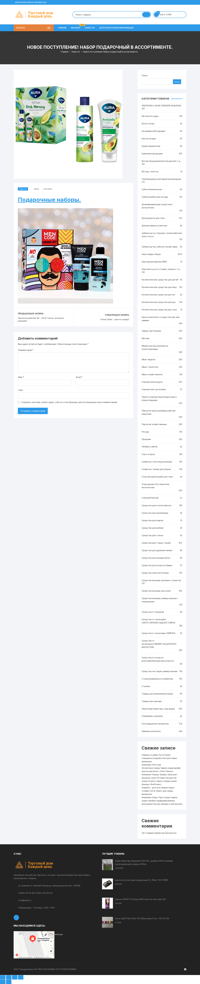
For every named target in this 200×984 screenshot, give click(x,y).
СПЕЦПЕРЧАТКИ (150, 498)
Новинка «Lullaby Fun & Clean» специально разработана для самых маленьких (159, 758)
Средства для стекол (152, 535)
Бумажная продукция (152, 153)
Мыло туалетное (150, 367)
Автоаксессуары (150, 116)
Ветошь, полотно (150, 171)
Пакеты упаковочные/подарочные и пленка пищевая (159, 398)
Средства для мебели (153, 528)
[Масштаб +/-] (2, 977)
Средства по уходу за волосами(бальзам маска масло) (158, 659)
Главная (62, 28)
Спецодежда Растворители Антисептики (155, 486)
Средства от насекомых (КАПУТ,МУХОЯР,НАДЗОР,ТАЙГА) (158, 621)
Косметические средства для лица (159, 287)
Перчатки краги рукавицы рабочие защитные (159, 412)
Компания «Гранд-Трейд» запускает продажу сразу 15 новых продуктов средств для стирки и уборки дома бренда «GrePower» (160, 779)
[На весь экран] (8, 977)
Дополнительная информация (116, 28)
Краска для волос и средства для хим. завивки (161, 319)
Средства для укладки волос (156, 558)
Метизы (145, 338)
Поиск (145, 75)
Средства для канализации (155, 513)
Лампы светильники (151, 331)
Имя (21, 377)
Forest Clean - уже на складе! (114, 319)
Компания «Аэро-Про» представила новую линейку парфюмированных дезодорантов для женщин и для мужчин (162, 800)
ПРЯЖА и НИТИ (149, 446)
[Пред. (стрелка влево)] (2, 982)
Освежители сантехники (154, 389)
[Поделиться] (14, 977)
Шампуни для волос (151, 731)
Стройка (146, 686)
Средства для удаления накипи (157, 550)
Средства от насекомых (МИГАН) (159, 633)
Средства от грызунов (153, 612)
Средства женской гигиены (155, 573)
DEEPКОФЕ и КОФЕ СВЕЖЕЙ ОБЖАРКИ (161, 105)
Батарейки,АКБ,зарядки (153, 131)
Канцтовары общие (151, 254)
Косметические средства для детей (160, 279)
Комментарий (25, 350)
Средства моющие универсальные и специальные (160, 600)
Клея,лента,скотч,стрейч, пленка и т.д (161, 269)
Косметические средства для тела (159, 309)
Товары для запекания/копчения (157, 693)
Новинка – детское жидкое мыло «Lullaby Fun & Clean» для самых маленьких (158, 790)
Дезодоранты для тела (153, 218)
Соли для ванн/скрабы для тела (157, 476)
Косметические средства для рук (159, 302)
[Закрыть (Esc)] (20, 977)
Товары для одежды (152, 701)
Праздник (146, 439)
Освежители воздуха (152, 382)
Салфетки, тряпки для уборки (156, 469)
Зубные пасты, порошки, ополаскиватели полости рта (162, 235)
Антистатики (148, 123)
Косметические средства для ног (158, 294)
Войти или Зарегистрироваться (30, 2)
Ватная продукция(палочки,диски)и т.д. (161, 161)
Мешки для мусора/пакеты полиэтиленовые (155, 347)
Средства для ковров (152, 520)
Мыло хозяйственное (152, 374)
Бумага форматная (151, 146)
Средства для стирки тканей (156, 543)
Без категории (149, 138)
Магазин (76, 26)
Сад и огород (148, 454)
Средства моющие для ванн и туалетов (161, 580)
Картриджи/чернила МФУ (154, 261)
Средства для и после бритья (156, 505)
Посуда (145, 431)
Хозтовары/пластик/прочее (155, 723)
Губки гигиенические (152, 189)
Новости (90, 28)
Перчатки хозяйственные (154, 424)
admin (36, 189)
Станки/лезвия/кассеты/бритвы (157, 678)
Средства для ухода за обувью (157, 565)
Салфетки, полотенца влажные (157, 461)
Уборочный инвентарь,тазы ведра (158, 708)
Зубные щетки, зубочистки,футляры (159, 246)
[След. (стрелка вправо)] (8, 982)
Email (79, 377)
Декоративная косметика (154, 225)
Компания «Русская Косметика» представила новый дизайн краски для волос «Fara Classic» (161, 768)
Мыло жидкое (148, 359)
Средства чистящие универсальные (159, 671)
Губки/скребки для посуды (155, 197)
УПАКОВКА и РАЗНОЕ (152, 716)
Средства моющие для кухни (156, 591)
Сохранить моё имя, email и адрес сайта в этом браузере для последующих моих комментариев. (69, 402)
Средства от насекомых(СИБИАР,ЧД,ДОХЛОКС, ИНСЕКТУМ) (159, 643)
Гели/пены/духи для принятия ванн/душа (161, 179)
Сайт (20, 390)
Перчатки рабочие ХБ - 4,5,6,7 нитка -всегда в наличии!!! (41, 319)
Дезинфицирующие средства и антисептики (157, 206)
